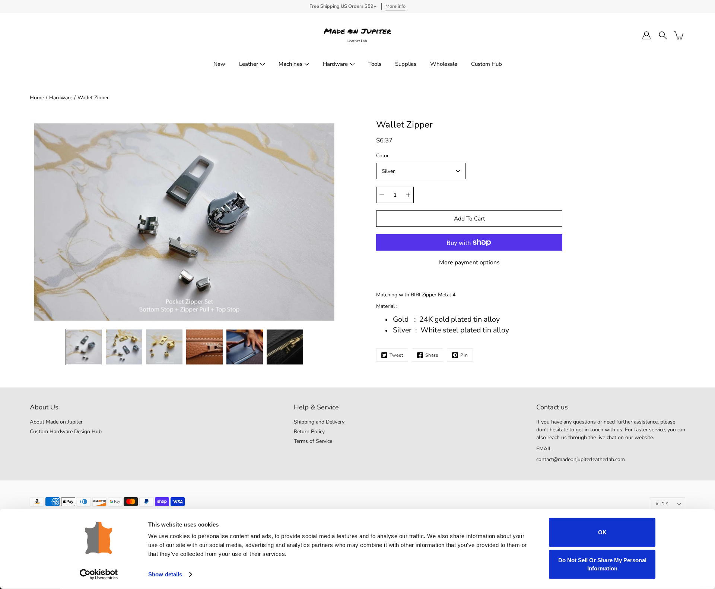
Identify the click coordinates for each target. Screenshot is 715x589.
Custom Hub (486, 64)
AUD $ (661, 504)
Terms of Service (313, 441)
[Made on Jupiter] (357, 35)
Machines (290, 64)
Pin (464, 355)
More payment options (469, 262)
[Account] (646, 35)
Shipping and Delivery (319, 421)
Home (37, 97)
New (219, 64)
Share (431, 355)
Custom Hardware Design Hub (66, 431)
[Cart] (679, 35)
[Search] (663, 35)
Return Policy (309, 431)
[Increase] (408, 195)
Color (382, 155)
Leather (248, 64)
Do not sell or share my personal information (602, 564)
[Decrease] (381, 195)
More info (395, 6)
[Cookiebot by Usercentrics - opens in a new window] (98, 574)
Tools (374, 64)
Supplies (405, 64)
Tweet (396, 355)
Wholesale (443, 64)
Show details (165, 574)
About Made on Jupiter (56, 421)
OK (602, 532)
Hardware (335, 64)
